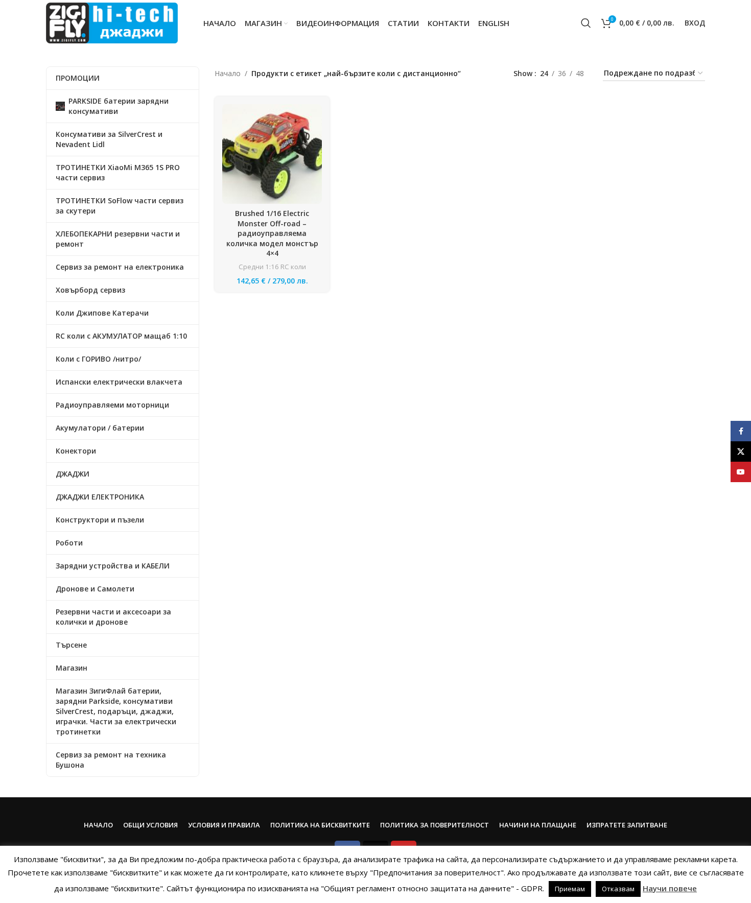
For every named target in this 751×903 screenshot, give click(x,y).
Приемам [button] (570, 888)
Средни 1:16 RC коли (272, 266)
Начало (228, 73)
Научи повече (670, 888)
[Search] (586, 23)
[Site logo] (112, 22)
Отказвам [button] (618, 888)
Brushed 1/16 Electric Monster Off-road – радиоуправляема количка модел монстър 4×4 (272, 233)
